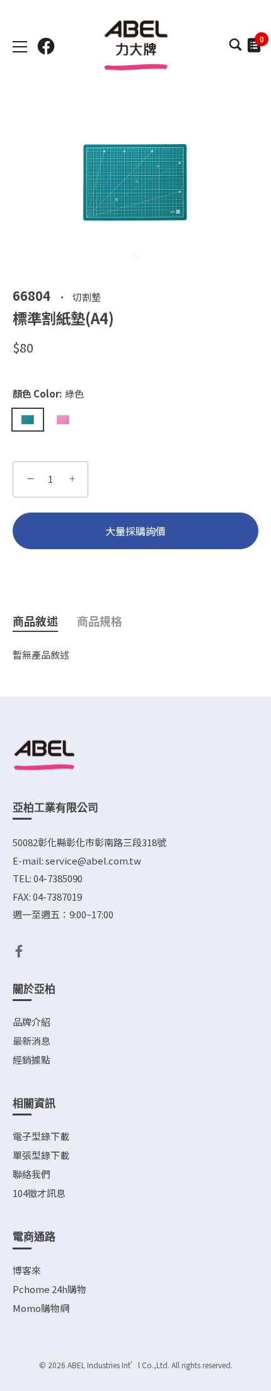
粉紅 (63, 419)
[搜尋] (235, 48)
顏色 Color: (48, 393)
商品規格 (99, 620)
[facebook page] (46, 46)
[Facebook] (19, 949)
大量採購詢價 (135, 530)
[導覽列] (20, 47)
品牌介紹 (31, 1021)
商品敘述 (35, 620)
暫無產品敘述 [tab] (41, 654)
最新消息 (31, 1040)
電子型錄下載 (41, 1136)
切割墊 (86, 296)
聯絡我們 (31, 1174)
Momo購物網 (41, 1308)
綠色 (28, 419)
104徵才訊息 (39, 1193)
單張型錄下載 (41, 1155)
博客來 (27, 1270)
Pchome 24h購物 (49, 1289)
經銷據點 (31, 1059)
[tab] (45, 621)
